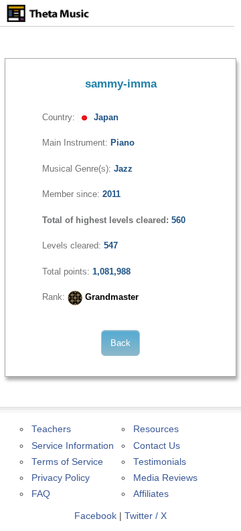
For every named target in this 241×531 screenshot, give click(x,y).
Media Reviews (165, 478)
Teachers (51, 429)
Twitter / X (146, 516)
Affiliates (151, 494)
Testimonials (159, 462)
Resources (156, 429)
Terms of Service (67, 462)
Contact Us (156, 446)
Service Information (72, 446)
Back (120, 343)
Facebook (95, 516)
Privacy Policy (60, 478)
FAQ (40, 494)
